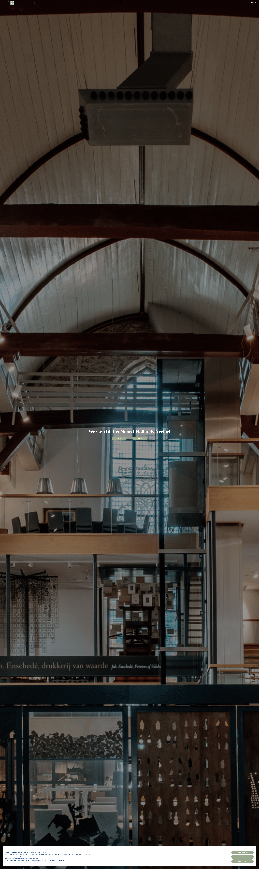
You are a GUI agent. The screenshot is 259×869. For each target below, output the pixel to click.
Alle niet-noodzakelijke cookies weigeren (242, 856)
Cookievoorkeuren (242, 861)
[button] (243, 3)
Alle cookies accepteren (242, 852)
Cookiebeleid (12, 858)
